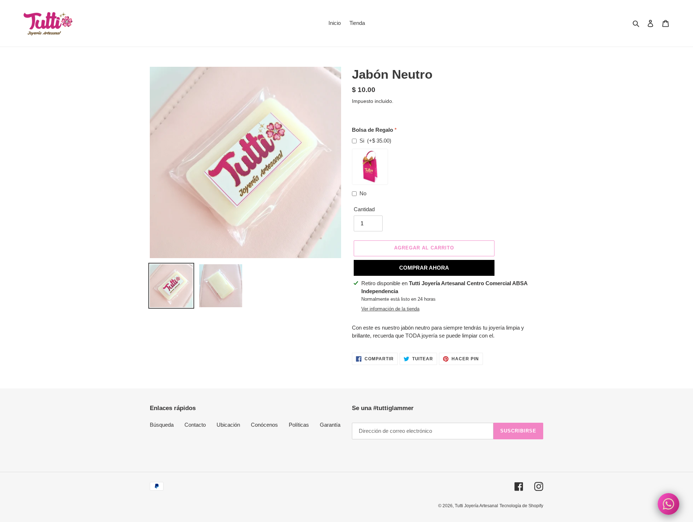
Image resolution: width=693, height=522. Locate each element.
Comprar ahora (424, 268)
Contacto (195, 425)
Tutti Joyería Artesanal (476, 505)
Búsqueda (162, 425)
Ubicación (228, 425)
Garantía (330, 425)
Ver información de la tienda (390, 309)
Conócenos (264, 425)
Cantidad (364, 209)
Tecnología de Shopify (521, 505)
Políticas (299, 425)
